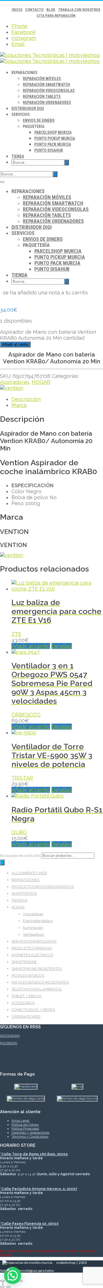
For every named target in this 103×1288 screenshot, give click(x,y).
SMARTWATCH (24, 893)
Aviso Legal (20, 1121)
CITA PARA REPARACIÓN (56, 15)
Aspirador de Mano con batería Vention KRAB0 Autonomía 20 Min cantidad (48, 335)
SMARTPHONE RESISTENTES (36, 968)
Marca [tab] (19, 405)
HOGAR (41, 382)
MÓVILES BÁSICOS (27, 975)
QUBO (19, 832)
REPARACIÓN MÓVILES (42, 78)
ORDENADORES (25, 1016)
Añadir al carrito (15, 344)
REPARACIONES (25, 880)
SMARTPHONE (24, 962)
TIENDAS (19, 900)
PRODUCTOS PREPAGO (31, 948)
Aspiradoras (14, 382)
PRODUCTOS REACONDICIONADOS (42, 886)
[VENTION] (11, 388)
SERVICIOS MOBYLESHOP (34, 941)
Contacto (34, 9)
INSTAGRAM (10, 1036)
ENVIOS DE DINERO (39, 120)
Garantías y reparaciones (30, 1133)
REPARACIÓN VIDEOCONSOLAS (49, 90)
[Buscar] (2, 862)
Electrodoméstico (38, 921)
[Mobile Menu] (2, 182)
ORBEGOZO (26, 715)
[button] (12, 1275)
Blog (50, 9)
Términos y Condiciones (29, 1136)
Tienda (17, 156)
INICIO (17, 9)
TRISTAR (22, 778)
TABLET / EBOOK (26, 996)
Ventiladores (33, 934)
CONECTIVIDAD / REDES (33, 1010)
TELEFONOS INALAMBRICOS (36, 989)
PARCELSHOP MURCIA (53, 132)
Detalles (62, 646)
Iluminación (33, 927)
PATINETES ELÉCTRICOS (32, 955)
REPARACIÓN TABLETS (42, 96)
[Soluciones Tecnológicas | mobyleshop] (50, 58)
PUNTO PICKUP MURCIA (54, 138)
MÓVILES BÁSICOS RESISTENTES (40, 982)
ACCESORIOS (23, 1003)
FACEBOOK (8, 1043)
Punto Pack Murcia (52, 144)
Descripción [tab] (26, 399)
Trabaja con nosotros (79, 9)
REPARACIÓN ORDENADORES (47, 102)
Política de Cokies (25, 1125)
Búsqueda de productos (20, 855)
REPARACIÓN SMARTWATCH (46, 84)
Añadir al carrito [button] (30, 646)
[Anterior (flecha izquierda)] (2, 1287)
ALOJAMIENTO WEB (29, 873)
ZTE (16, 634)
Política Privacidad (25, 1129)
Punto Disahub (48, 150)
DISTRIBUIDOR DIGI (27, 108)
